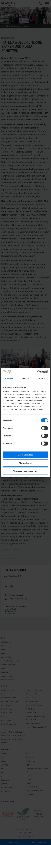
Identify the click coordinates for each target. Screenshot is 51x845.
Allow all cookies (25, 455)
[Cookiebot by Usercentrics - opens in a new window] (37, 371)
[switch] (44, 428)
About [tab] (42, 378)
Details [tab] (25, 378)
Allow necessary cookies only (25, 471)
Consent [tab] (9, 378)
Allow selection (25, 463)
